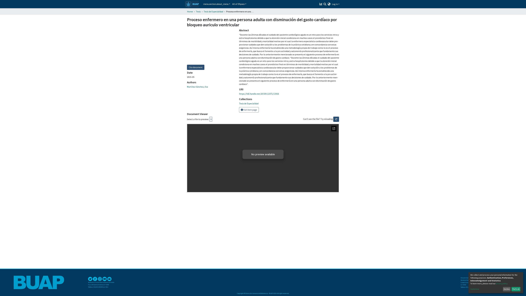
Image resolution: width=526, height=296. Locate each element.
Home (190, 11)
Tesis (198, 11)
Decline (507, 289)
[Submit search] (325, 4)
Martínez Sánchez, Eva (197, 86)
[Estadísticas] (321, 4)
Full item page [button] (250, 109)
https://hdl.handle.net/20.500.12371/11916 (259, 93)
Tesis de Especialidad (213, 11)
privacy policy (501, 283)
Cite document (196, 67)
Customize (474, 289)
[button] (329, 4)
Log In (335, 4)
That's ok (516, 289)
